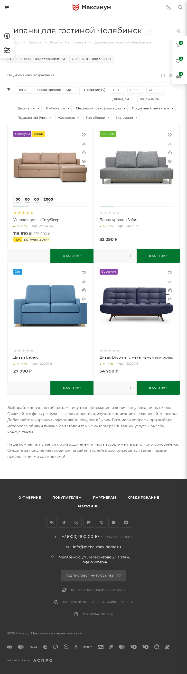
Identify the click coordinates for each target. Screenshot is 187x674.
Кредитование (143, 497)
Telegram (64, 522)
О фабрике (30, 497)
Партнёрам (104, 497)
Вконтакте (51, 522)
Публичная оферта (97, 614)
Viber (101, 522)
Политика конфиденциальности (97, 589)
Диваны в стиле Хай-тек (91, 59)
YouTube (76, 522)
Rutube (89, 522)
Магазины (89, 506)
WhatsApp (113, 522)
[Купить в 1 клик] (84, 152)
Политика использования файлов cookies (97, 602)
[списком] (170, 75)
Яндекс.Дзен (126, 522)
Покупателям (67, 497)
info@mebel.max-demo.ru (97, 547)
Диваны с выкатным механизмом (37, 59)
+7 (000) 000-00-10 (80, 537)
